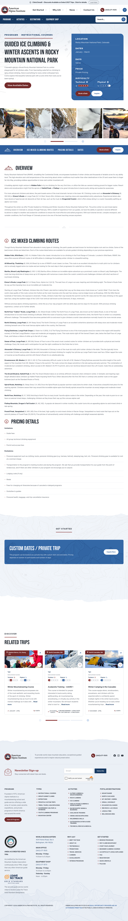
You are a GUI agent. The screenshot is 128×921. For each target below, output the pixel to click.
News (72, 10)
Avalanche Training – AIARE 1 (60, 687)
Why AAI (57, 10)
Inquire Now (111, 552)
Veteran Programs (76, 861)
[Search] (124, 19)
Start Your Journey (107, 846)
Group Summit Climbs (46, 796)
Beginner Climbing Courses (110, 849)
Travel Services (75, 852)
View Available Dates (18, 85)
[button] (57, 141)
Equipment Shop (52, 19)
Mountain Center (44, 815)
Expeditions (42, 799)
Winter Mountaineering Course (21, 687)
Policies (103, 864)
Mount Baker (107, 793)
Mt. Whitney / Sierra (109, 799)
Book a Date (83, 93)
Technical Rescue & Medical (80, 826)
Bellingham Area (108, 814)
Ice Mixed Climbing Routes (40, 149)
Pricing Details (66, 149)
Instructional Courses (37, 35)
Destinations (35, 19)
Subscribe (100, 771)
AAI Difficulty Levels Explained (111, 852)
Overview (18, 149)
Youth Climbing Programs (48, 812)
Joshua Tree (106, 811)
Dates (81, 149)
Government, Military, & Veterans (47, 808)
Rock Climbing (75, 798)
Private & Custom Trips (47, 802)
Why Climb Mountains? (108, 843)
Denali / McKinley (108, 802)
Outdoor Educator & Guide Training (80, 822)
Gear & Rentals (105, 861)
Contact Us (89, 10)
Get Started (38, 10)
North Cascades (108, 796)
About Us (72, 843)
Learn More (93, 2)
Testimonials (74, 846)
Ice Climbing (74, 801)
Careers (72, 855)
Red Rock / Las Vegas (110, 808)
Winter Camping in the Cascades (102, 687)
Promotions (73, 849)
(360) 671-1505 (111, 10)
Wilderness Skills (77, 818)
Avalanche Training (77, 813)
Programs (7, 19)
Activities (20, 19)
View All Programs (13, 819)
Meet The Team (74, 840)
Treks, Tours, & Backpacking (49, 805)
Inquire (97, 93)
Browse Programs (106, 840)
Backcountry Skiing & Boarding (78, 809)
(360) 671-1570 (41, 865)
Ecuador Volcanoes (109, 805)
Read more (65, 704)
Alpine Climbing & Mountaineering (76, 794)
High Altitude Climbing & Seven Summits (79, 804)
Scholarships (74, 858)
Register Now (105, 858)
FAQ (101, 855)
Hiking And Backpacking (79, 816)
